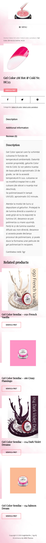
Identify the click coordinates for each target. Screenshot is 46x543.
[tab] (14, 119)
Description (11, 119)
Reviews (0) (11, 136)
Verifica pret (10, 90)
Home (6, 38)
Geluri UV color (14, 38)
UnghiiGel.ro (26, 535)
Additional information (17, 127)
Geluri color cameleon (28, 38)
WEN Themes (28, 538)
